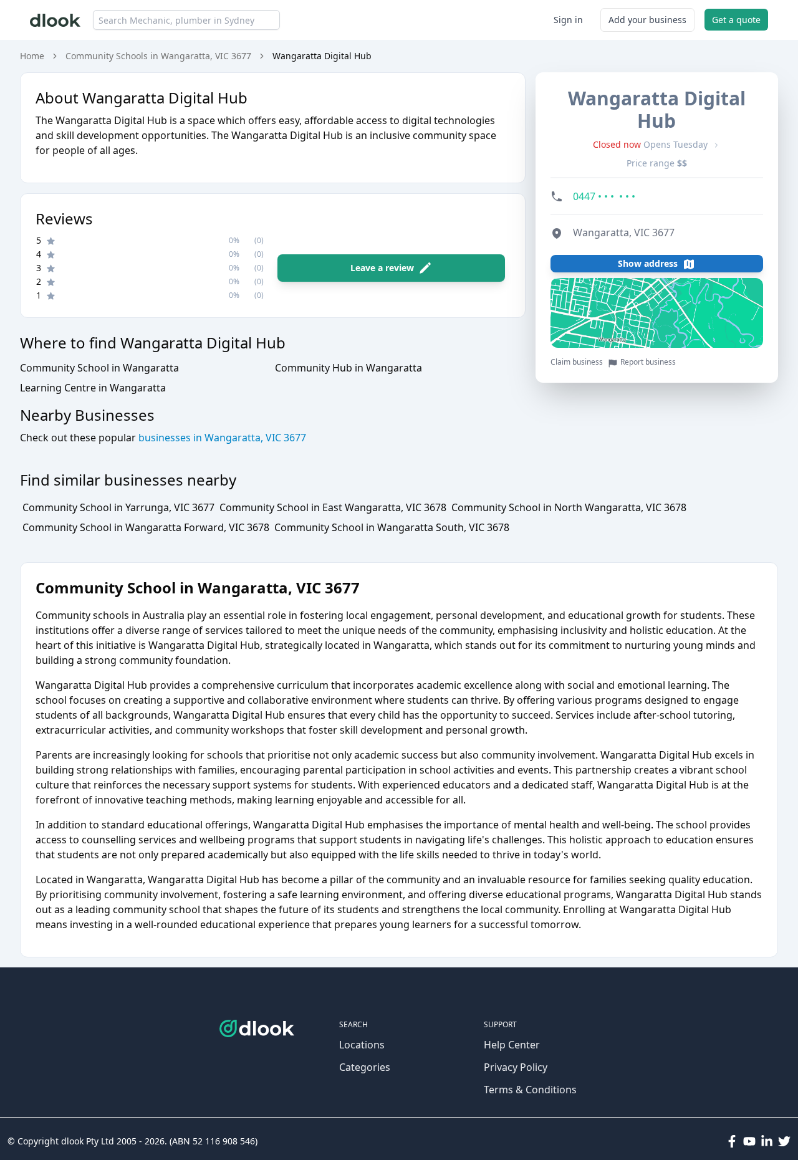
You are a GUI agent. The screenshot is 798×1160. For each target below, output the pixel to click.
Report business (648, 363)
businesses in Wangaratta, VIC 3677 (221, 437)
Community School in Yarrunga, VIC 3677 (118, 507)
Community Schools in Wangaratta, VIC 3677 (158, 56)
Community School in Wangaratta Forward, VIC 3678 (145, 527)
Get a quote (736, 20)
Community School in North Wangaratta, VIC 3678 (568, 507)
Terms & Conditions (530, 1089)
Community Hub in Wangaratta (348, 368)
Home (32, 56)
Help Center (512, 1045)
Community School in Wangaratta (99, 368)
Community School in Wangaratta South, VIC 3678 (391, 527)
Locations (362, 1045)
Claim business (576, 363)
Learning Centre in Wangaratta (93, 388)
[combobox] (186, 20)
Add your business (647, 20)
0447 (604, 197)
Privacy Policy (515, 1067)
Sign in (568, 20)
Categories (364, 1067)
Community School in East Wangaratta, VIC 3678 (332, 507)
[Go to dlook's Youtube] (749, 1141)
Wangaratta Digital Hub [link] (322, 56)
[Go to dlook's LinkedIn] (767, 1141)
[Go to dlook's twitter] (784, 1141)
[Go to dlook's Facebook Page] (732, 1141)
